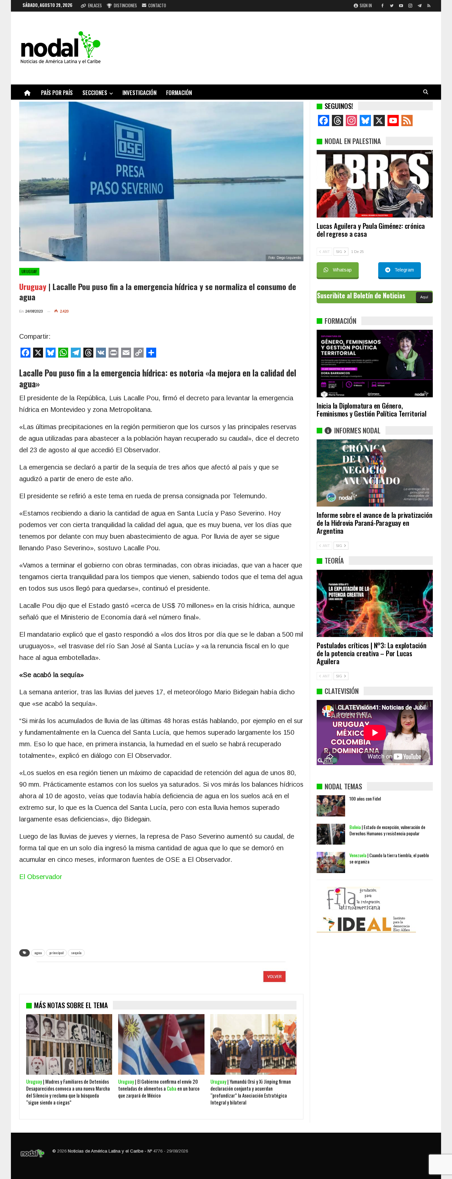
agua (38, 952)
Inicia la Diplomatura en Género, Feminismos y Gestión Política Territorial (372, 409)
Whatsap (342, 269)
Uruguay (29, 271)
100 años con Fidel (365, 798)
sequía (76, 952)
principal (56, 952)
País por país (57, 92)
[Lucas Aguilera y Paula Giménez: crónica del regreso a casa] (375, 184)
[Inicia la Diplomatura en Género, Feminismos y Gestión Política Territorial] (375, 363)
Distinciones (125, 5)
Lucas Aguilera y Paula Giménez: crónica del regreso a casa (371, 230)
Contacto (157, 5)
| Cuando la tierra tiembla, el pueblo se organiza (389, 858)
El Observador (40, 876)
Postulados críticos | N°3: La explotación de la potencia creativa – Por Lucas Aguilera (372, 653)
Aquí (424, 297)
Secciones (94, 92)
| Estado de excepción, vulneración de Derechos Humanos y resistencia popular (387, 830)
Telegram (404, 269)
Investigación (139, 92)
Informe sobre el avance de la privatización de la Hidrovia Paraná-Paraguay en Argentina (374, 523)
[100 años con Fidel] (331, 805)
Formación (179, 92)
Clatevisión (342, 691)
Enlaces (95, 5)
